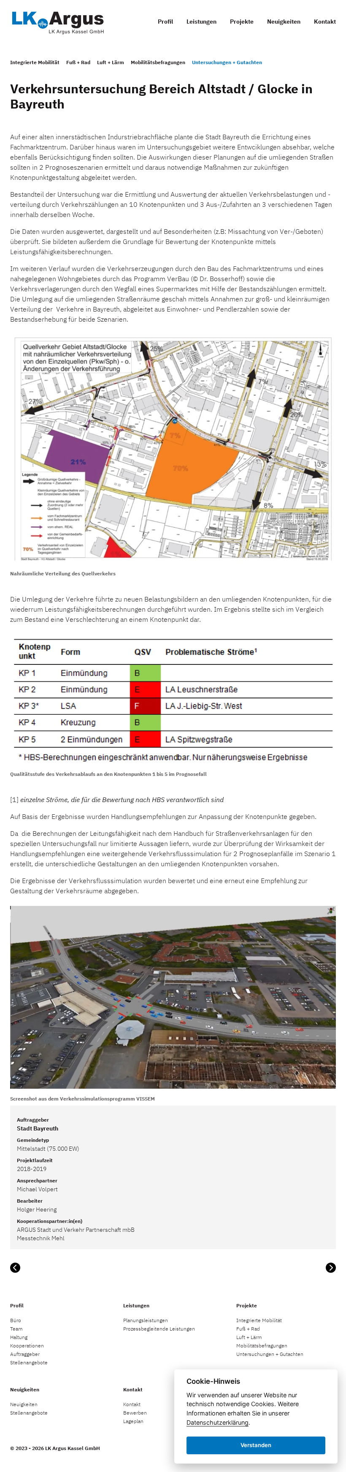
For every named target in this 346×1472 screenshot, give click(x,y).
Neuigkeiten (283, 21)
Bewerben (135, 1413)
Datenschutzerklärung (218, 1422)
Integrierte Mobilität (34, 62)
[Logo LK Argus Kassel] (57, 21)
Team (16, 1329)
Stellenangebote (29, 1362)
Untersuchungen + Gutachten (227, 62)
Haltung (18, 1337)
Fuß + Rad (78, 62)
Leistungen (201, 21)
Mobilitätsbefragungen (158, 62)
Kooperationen (27, 1345)
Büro (15, 1320)
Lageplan (133, 1421)
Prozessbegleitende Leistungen (159, 1329)
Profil (165, 21)
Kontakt (325, 21)
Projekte (242, 21)
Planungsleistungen (145, 1320)
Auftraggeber (25, 1354)
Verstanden (256, 1445)
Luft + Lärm (110, 62)
